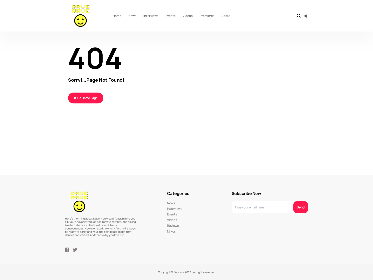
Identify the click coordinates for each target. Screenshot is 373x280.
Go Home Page (87, 98)
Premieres (207, 16)
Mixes (171, 231)
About (226, 16)
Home (117, 16)
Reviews (173, 226)
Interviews (150, 16)
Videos (188, 16)
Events (170, 16)
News (132, 16)
